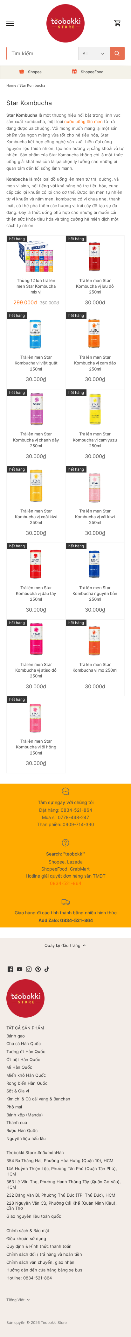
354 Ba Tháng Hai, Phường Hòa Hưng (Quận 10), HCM (60, 1160)
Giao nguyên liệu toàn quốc (33, 1216)
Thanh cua (16, 1122)
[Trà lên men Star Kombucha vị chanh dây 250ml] (36, 409)
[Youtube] (19, 969)
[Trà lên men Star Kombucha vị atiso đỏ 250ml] (36, 639)
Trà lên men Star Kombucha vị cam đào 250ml (95, 363)
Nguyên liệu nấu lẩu (26, 1138)
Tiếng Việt (15, 1300)
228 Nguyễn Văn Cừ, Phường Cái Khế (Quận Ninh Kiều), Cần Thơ (61, 1205)
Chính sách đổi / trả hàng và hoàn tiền (44, 1254)
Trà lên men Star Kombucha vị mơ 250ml (94, 667)
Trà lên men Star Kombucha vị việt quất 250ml (36, 363)
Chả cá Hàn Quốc (23, 1043)
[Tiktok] (47, 969)
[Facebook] (10, 969)
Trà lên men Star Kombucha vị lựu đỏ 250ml (95, 286)
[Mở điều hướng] (10, 23)
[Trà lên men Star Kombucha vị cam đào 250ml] (95, 332)
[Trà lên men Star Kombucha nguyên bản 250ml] (95, 562)
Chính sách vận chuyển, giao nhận (40, 1262)
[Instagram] (28, 969)
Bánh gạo (15, 1035)
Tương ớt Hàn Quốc (25, 1051)
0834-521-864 (65, 883)
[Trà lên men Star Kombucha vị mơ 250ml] (95, 639)
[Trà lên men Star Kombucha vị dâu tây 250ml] (36, 562)
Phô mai (14, 1106)
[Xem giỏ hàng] (117, 23)
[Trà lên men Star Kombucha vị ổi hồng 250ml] (36, 716)
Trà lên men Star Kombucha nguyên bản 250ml (94, 593)
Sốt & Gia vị (17, 1090)
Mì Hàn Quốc (19, 1067)
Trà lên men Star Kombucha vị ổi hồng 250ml (36, 747)
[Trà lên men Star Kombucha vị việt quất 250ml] (36, 332)
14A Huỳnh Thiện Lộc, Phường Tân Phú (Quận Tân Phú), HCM (61, 1171)
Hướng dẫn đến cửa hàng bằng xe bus (44, 1269)
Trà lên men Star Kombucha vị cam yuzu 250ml (95, 439)
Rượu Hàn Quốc (22, 1130)
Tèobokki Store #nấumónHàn (35, 1152)
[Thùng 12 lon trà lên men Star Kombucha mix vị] (36, 255)
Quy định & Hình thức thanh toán (39, 1246)
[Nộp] (117, 53)
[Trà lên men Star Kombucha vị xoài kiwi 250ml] (36, 485)
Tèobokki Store (54, 1322)
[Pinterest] (38, 969)
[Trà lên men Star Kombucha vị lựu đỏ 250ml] (95, 255)
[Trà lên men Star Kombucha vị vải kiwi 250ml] (95, 485)
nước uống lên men (83, 121)
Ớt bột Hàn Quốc (23, 1059)
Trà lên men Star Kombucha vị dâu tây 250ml (36, 593)
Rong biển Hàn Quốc (26, 1083)
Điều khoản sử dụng (26, 1238)
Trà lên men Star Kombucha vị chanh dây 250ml (36, 439)
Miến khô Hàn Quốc (26, 1075)
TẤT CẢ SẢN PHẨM (25, 1027)
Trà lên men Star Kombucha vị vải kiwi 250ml (95, 516)
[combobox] (42, 53)
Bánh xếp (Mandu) (24, 1114)
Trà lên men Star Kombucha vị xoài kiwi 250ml (36, 516)
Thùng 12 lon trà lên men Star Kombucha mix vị (36, 286)
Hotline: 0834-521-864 (29, 1277)
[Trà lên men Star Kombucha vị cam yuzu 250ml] (95, 409)
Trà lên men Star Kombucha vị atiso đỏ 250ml (36, 670)
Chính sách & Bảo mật (27, 1230)
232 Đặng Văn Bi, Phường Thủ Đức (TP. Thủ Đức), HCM (60, 1195)
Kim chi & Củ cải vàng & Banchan (38, 1098)
